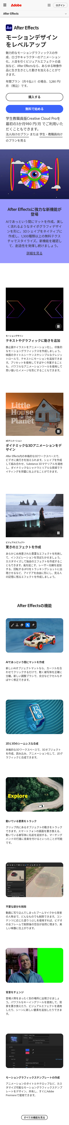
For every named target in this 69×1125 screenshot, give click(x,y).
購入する (34, 96)
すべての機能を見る (34, 1117)
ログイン (60, 5)
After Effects (11, 13)
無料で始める (34, 108)
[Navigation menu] (5, 5)
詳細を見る (34, 253)
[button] (49, 5)
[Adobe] (16, 5)
